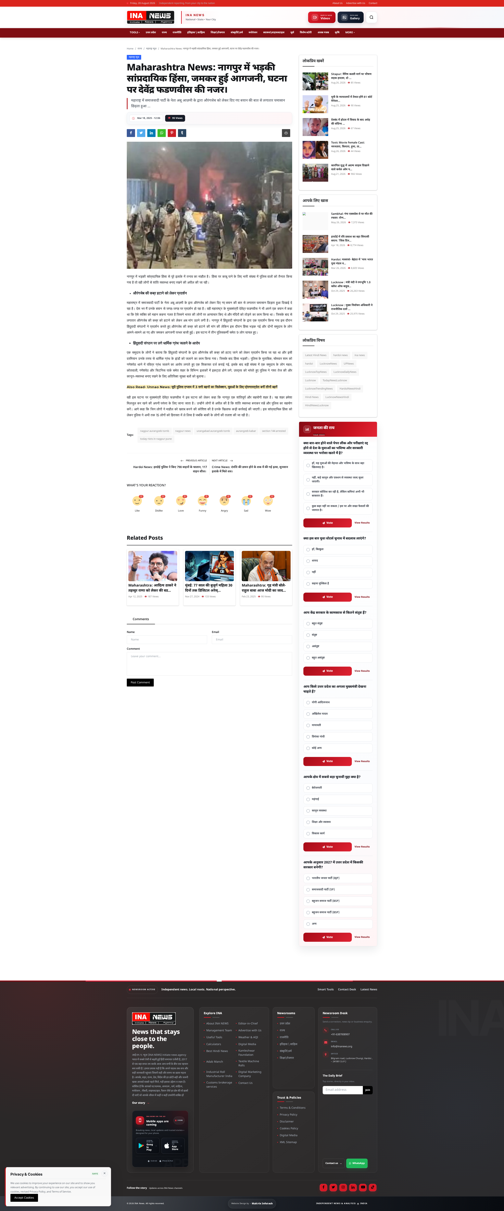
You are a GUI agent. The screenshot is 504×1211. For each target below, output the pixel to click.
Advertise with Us (355, 3)
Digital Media (247, 1044)
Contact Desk (347, 990)
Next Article (220, 460)
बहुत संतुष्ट (317, 623)
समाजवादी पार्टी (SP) (323, 890)
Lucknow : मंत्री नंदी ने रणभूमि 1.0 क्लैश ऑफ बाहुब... (351, 284)
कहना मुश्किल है (320, 584)
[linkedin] (353, 1187)
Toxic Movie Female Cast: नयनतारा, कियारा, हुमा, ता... (348, 145)
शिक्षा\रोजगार (218, 32)
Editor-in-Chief (248, 1024)
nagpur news (183, 431)
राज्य (164, 32)
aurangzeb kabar (246, 431)
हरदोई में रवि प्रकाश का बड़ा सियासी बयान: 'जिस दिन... (350, 239)
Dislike (159, 511)
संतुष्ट (314, 635)
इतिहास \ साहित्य (196, 32)
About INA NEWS (217, 1024)
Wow (268, 511)
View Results (362, 523)
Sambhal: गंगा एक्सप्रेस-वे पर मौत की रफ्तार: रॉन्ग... (351, 216)
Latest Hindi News (315, 355)
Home (130, 48)
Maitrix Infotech (262, 1203)
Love (181, 511)
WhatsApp (358, 1163)
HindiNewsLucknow (317, 405)
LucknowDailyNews (345, 372)
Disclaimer (287, 1122)
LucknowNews (328, 363)
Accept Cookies (24, 1198)
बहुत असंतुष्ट (318, 658)
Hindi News (312, 397)
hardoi (309, 363)
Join (367, 1090)
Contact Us (245, 1083)
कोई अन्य (317, 748)
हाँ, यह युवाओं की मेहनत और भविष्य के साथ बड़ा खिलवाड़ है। (338, 465)
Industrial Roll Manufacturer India (219, 1074)
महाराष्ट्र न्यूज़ (151, 48)
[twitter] (333, 1187)
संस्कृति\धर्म (237, 32)
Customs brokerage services (219, 1085)
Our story (141, 1103)
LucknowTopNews (316, 372)
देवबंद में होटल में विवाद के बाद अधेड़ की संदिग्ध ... (350, 122)
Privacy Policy (288, 1115)
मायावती (316, 725)
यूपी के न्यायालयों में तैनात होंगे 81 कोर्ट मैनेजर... (351, 99)
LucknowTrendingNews (319, 388)
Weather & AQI (248, 1037)
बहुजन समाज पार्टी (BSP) (325, 901)
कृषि (337, 32)
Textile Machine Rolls (248, 1064)
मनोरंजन (253, 32)
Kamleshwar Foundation (246, 1053)
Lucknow (310, 380)
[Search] (371, 17)
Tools (134, 32)
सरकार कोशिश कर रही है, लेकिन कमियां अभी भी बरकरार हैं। (338, 494)
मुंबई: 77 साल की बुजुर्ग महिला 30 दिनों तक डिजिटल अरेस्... (208, 588)
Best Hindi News (217, 1051)
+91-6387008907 (340, 1034)
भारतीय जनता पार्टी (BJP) (325, 878)
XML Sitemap (288, 1142)
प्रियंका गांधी (318, 737)
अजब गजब (323, 32)
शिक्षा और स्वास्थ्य (321, 822)
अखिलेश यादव (320, 714)
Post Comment (140, 683)
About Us (338, 3)
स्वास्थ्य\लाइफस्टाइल (273, 32)
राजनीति (177, 32)
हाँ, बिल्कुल (317, 549)
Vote (329, 523)
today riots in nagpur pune (156, 439)
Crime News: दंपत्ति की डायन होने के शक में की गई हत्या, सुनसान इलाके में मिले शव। (250, 469)
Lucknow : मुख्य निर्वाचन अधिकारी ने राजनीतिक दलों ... (351, 307)
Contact (373, 3)
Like (137, 511)
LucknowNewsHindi (337, 397)
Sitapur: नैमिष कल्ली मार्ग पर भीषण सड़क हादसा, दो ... (351, 76)
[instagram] (343, 1187)
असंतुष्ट (315, 646)
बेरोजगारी (317, 788)
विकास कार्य (318, 833)
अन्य (314, 924)
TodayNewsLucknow (335, 380)
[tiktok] (372, 1187)
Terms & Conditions (293, 1108)
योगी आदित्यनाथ (321, 702)
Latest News (368, 990)
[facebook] (323, 1187)
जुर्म (292, 32)
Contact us (333, 1163)
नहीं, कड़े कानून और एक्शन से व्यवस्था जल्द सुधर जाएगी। (337, 480)
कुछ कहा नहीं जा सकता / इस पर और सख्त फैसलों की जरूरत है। (340, 508)
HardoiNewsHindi (350, 388)
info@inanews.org (341, 1046)
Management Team (219, 1030)
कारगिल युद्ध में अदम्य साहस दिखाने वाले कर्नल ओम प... (350, 167)
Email (215, 632)
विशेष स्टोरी (306, 32)
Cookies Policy (289, 1129)
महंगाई (315, 799)
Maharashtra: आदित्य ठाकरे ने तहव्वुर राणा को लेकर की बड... (152, 588)
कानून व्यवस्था (319, 811)
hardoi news (340, 355)
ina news (360, 355)
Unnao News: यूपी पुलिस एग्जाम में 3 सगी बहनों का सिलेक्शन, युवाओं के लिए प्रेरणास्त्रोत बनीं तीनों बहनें (212, 387)
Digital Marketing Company (249, 1074)
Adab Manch (214, 1062)
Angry (224, 511)
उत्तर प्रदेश (151, 32)
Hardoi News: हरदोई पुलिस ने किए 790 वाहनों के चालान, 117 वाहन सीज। (170, 469)
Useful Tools (214, 1037)
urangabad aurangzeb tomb (213, 431)
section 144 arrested (274, 431)
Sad (246, 511)
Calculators (213, 1044)
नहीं (314, 572)
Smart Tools (326, 990)
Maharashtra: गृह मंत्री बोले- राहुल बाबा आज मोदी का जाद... (264, 588)
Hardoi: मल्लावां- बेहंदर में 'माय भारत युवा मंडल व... (352, 262)
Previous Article (196, 460)
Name (131, 632)
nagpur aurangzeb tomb (154, 431)
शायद (315, 561)
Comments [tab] (141, 619)
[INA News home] (150, 17)
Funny (202, 511)
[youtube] (363, 1187)
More (349, 32)
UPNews (349, 363)
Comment (133, 649)
